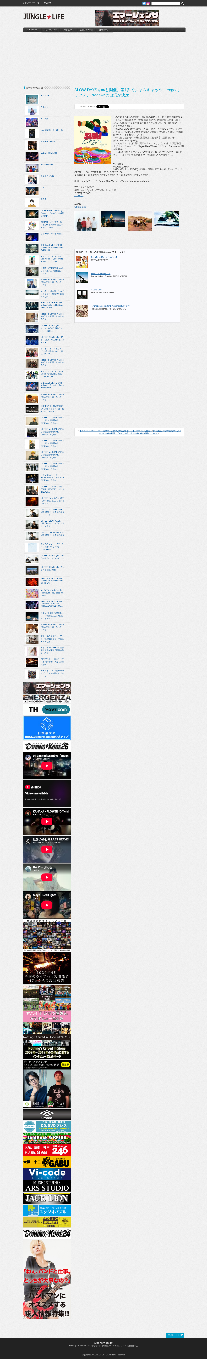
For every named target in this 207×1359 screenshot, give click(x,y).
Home (72, 1346)
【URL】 (78, 195)
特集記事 (68, 30)
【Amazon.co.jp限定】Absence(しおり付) (110, 306)
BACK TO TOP (175, 1335)
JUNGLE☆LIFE (43, 18)
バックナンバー (50, 30)
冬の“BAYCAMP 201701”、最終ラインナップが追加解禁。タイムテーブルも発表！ (116, 431)
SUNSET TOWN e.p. (100, 273)
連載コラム (104, 30)
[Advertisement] (104, 56)
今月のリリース (86, 30)
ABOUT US (32, 30)
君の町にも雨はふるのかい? (104, 257)
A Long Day (96, 289)
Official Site (80, 207)
